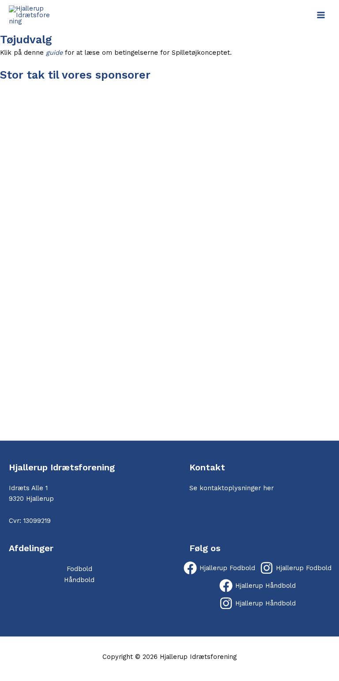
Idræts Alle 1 (28, 488)
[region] (169, 261)
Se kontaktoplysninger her (231, 488)
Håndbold (79, 580)
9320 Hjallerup (31, 499)
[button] (169, 419)
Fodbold (79, 569)
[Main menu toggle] (321, 15)
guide (54, 53)
